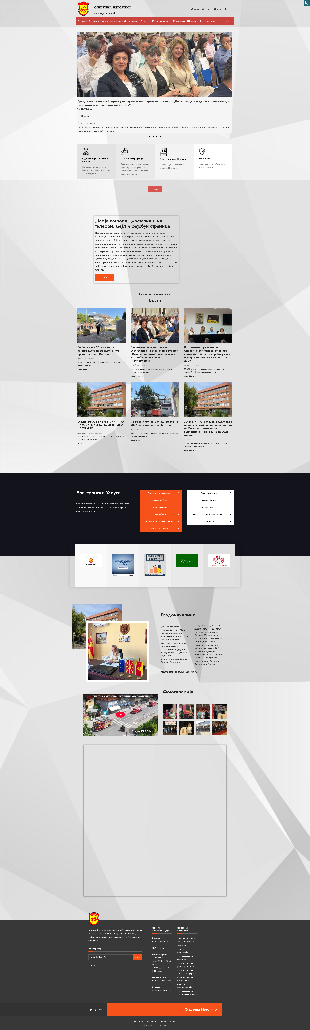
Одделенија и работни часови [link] (95, 160)
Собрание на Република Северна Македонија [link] (186, 949)
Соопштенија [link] (97, 112)
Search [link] (137, 957)
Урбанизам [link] (205, 158)
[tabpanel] (155, 78)
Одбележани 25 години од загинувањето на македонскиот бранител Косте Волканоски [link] (98, 350)
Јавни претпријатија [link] (132, 158)
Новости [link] (85, 112)
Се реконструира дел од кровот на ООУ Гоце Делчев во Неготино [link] (154, 423)
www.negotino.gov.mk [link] (105, 13)
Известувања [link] (138, 1021)
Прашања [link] (163, 1021)
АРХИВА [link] (92, 965)
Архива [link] (172, 1021)
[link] (307, 3)
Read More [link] (90, 369)
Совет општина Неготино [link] (173, 159)
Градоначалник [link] (151, 1021)
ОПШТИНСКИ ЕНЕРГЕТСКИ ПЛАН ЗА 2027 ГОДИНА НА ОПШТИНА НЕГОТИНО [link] (139, 101)
